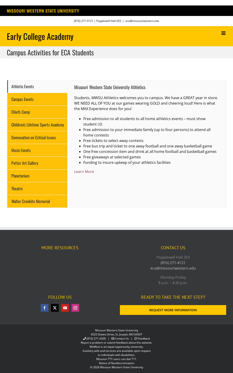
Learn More (84, 171)
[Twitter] (55, 308)
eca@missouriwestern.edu (142, 21)
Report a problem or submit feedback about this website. (116, 343)
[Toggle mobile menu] (223, 33)
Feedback (144, 338)
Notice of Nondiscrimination (116, 363)
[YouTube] (65, 308)
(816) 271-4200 (96, 338)
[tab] (37, 86)
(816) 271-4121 (83, 21)
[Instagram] (75, 308)
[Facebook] (44, 308)
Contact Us (122, 338)
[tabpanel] (146, 144)
